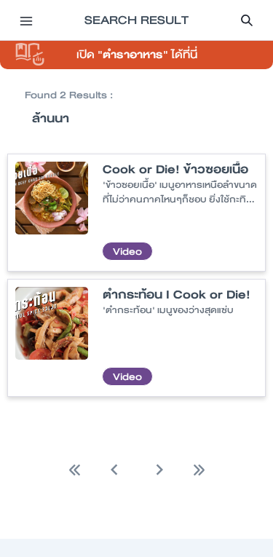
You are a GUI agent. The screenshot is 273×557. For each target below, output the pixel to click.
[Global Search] (246, 20)
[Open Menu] (26, 20)
